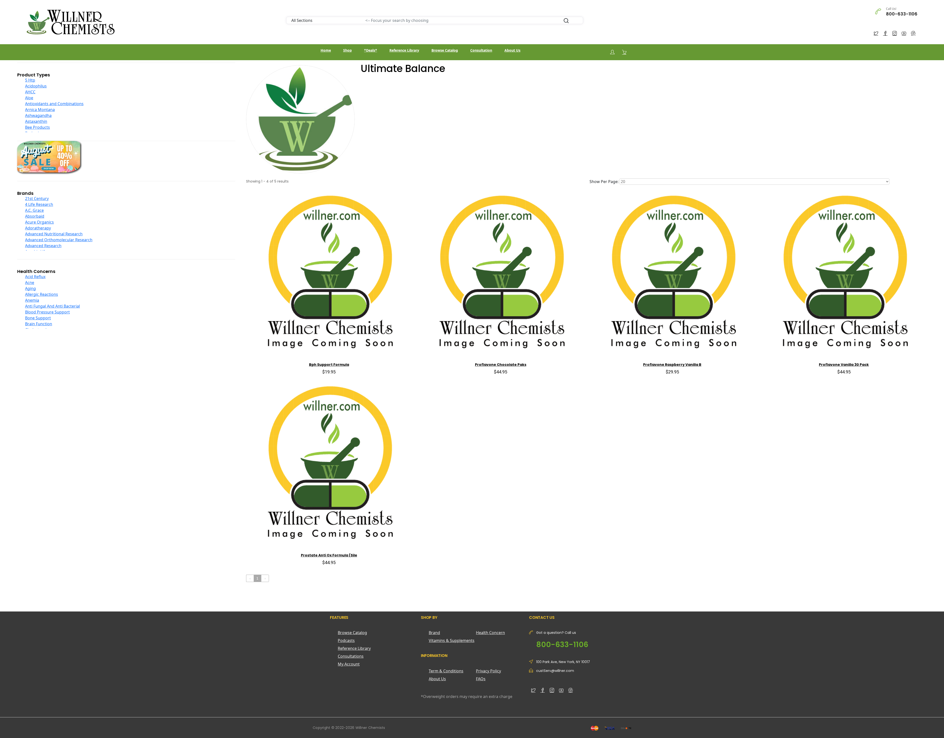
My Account (349, 664)
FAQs (481, 678)
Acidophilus (36, 86)
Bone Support (38, 318)
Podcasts (346, 640)
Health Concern (490, 632)
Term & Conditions (446, 671)
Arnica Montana (40, 109)
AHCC (30, 92)
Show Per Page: (604, 181)
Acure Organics (39, 222)
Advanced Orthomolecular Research (58, 239)
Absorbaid (34, 216)
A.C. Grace (34, 210)
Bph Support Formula (329, 364)
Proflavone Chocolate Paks (500, 364)
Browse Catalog (444, 50)
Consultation (481, 50)
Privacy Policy (488, 671)
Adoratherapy (38, 228)
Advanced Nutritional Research (54, 234)
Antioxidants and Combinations (54, 103)
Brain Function (38, 323)
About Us (512, 50)
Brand (434, 632)
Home (326, 50)
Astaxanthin (36, 121)
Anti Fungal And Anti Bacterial (52, 306)
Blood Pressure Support (47, 312)
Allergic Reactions (41, 294)
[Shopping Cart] (624, 52)
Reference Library (404, 50)
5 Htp (30, 80)
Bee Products (37, 127)
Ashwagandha (38, 115)
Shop (347, 50)
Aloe (29, 97)
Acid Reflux (35, 276)
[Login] (612, 52)
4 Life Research (39, 204)
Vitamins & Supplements (451, 640)
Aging (30, 288)
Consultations (351, 656)
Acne (29, 282)
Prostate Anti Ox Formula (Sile (329, 555)
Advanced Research (43, 245)
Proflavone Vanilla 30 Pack (844, 364)
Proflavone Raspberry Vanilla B (672, 364)
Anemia (32, 300)
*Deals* (370, 50)
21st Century (37, 198)
